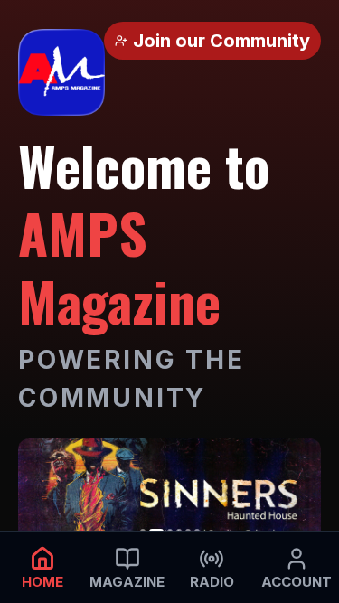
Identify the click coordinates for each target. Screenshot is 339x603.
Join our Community (221, 41)
